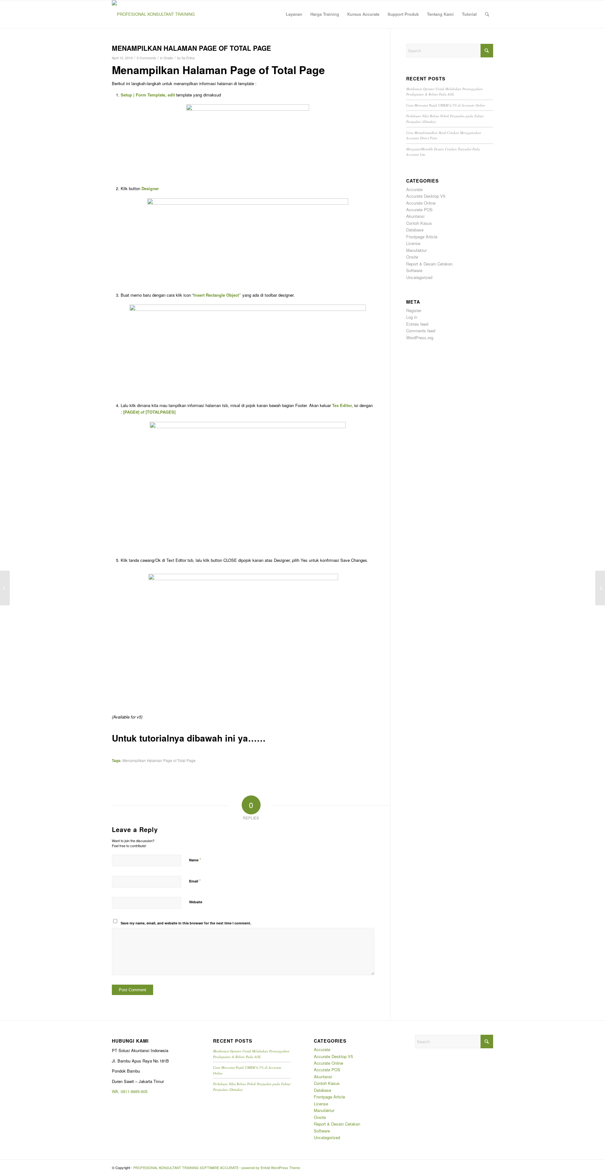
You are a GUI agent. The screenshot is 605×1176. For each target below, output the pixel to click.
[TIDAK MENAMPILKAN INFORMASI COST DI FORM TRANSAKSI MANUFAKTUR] (5, 588)
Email (195, 881)
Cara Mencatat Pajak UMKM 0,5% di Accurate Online (445, 105)
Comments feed (420, 331)
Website (195, 901)
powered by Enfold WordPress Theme (271, 1167)
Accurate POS (419, 209)
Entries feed (417, 324)
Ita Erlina (188, 57)
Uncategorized (419, 277)
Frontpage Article (421, 237)
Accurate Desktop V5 (425, 196)
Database (415, 230)
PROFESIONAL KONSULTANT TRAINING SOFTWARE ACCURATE (186, 1167)
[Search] (487, 14)
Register (413, 310)
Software (414, 270)
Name (195, 860)
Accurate (414, 189)
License (413, 243)
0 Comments (146, 57)
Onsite (168, 57)
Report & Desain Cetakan (429, 264)
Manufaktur (416, 250)
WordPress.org (419, 338)
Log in (411, 317)
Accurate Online (420, 203)
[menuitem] (294, 14)
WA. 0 (117, 1091)
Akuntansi (415, 216)
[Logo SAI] (153, 14)
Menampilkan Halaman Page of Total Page (159, 760)
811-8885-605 (135, 1091)
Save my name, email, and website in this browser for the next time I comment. (186, 923)
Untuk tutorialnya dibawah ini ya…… (189, 737)
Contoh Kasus (419, 223)
